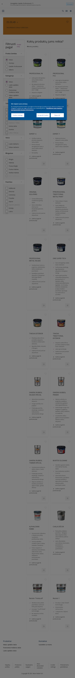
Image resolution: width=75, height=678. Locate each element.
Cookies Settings (18, 115)
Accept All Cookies (43, 115)
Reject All (57, 115)
